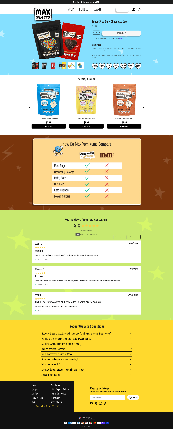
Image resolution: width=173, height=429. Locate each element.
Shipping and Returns (60, 389)
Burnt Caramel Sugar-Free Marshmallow (124, 119)
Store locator (37, 397)
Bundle (83, 9)
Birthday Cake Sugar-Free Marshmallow (86, 119)
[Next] (143, 107)
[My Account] (134, 9)
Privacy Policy (57, 397)
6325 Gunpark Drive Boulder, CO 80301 (45, 406)
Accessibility (56, 401)
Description (96, 45)
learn (97, 9)
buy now (122, 9)
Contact (35, 385)
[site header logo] (42, 14)
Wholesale (55, 385)
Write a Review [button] (135, 237)
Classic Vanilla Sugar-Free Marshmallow (49, 119)
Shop (71, 9)
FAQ (33, 401)
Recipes (35, 389)
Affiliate (35, 393)
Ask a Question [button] (121, 237)
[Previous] (30, 107)
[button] (133, 397)
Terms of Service (58, 393)
